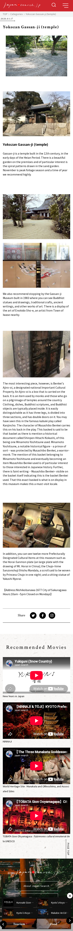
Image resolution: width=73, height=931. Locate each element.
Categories (16, 14)
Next (69, 920)
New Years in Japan (13, 696)
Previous (3, 924)
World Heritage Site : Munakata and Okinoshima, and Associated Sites (36, 789)
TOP (5, 14)
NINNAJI (7, 741)
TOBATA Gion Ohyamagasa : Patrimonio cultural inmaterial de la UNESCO (36, 838)
